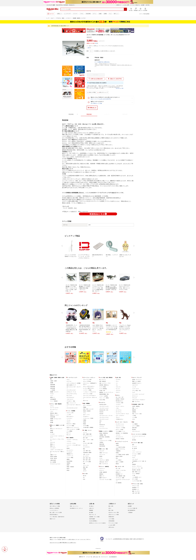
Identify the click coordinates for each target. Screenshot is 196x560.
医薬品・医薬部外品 (103, 433)
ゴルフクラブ (135, 385)
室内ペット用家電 (119, 461)
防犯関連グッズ (135, 487)
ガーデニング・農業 (120, 477)
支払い (110, 508)
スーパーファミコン (103, 428)
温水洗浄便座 (69, 461)
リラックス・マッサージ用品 (105, 479)
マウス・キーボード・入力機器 (73, 429)
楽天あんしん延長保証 (54, 508)
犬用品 (117, 445)
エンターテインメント (87, 435)
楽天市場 (147, 5)
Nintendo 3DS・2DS (103, 410)
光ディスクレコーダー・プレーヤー (73, 387)
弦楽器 (84, 422)
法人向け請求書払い (93, 520)
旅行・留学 (85, 437)
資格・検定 (85, 467)
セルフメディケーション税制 (56, 542)
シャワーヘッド (70, 455)
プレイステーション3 (103, 417)
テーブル (134, 455)
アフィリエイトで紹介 (113, 523)
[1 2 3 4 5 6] (91, 51)
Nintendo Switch (102, 404)
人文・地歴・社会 (86, 450)
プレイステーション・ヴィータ (105, 415)
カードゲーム (118, 410)
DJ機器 (84, 420)
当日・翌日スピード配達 (55, 506)
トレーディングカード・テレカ (122, 413)
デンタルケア (69, 452)
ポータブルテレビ (70, 397)
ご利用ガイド (118, 5)
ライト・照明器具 (54, 401)
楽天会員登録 (146, 13)
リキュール (118, 386)
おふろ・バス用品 (119, 429)
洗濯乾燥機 (52, 384)
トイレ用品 (134, 417)
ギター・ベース (86, 414)
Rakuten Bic (52, 9)
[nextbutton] (133, 246)
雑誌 (84, 448)
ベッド (133, 450)
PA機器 (84, 407)
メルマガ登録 (111, 518)
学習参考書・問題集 (87, 452)
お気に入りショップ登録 (114, 514)
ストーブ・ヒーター (54, 407)
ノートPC (69, 414)
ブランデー (118, 390)
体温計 (68, 470)
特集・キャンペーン (74, 506)
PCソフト (69, 434)
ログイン (141, 13)
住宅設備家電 (53, 399)
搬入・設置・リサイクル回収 (56, 512)
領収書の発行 (111, 516)
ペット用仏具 (118, 460)
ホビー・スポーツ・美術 (88, 439)
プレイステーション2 (103, 419)
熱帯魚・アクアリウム (120, 449)
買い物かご (91, 506)
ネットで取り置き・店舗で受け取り (57, 516)
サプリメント (102, 468)
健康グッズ (101, 475)
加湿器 (51, 420)
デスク (133, 457)
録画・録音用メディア (71, 385)
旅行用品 (134, 439)
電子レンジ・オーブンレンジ (56, 428)
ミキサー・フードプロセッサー (56, 449)
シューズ (134, 386)
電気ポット (52, 444)
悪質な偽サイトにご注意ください (69, 542)
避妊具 (100, 438)
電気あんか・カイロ (54, 415)
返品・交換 (111, 510)
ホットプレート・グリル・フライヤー (57, 440)
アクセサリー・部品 (71, 401)
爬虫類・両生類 (119, 456)
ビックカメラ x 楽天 (51, 5)
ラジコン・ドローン (120, 406)
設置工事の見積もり (54, 514)
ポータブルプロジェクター (72, 408)
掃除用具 (134, 410)
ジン (117, 383)
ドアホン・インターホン (121, 470)
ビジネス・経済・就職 (87, 443)
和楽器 (84, 423)
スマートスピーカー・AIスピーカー (73, 405)
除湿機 (51, 422)
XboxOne (101, 411)
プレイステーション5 (103, 406)
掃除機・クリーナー (54, 391)
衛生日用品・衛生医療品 (104, 436)
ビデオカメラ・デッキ (71, 391)
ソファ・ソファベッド (136, 452)
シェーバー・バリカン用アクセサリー (73, 446)
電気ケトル (52, 446)
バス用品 (134, 415)
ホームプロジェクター (71, 390)
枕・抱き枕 (134, 448)
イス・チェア (135, 459)
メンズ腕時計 (135, 424)
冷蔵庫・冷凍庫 (53, 380)
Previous (60, 30)
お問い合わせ (111, 527)
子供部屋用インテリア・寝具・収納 (139, 462)
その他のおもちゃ (119, 419)
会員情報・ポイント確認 (94, 516)
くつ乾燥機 (52, 390)
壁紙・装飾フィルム (136, 471)
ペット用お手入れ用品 (120, 447)
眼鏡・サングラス (136, 401)
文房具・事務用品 (136, 406)
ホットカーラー (70, 450)
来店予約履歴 (92, 518)
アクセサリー (86, 416)
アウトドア (134, 397)
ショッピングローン (54, 510)
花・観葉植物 (118, 482)
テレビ (110, 13)
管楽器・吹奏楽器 (86, 410)
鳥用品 (117, 452)
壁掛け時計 (134, 427)
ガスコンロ (52, 442)
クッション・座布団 (136, 453)
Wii (100, 422)
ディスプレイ (69, 418)
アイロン (52, 393)
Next (135, 30)
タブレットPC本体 (87, 381)
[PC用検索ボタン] (125, 9)
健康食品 (101, 474)
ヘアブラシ (69, 441)
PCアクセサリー (70, 416)
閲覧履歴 (91, 510)
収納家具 (134, 464)
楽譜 (84, 441)
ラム (117, 385)
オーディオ (69, 381)
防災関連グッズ (119, 474)
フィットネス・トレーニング (138, 394)
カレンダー (85, 445)
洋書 (84, 463)
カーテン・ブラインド (136, 466)
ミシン (51, 395)
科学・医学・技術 (86, 459)
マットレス (134, 446)
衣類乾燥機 (52, 386)
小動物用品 (118, 450)
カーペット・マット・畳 (137, 468)
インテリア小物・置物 (136, 480)
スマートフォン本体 (87, 379)
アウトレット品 (135, 485)
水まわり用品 (102, 399)
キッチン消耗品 (102, 386)
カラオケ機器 (86, 425)
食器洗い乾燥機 (53, 456)
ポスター (85, 470)
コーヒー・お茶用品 (103, 396)
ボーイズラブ (86, 456)
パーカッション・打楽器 (88, 418)
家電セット (59, 13)
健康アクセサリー (103, 477)
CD (83, 477)
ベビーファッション (120, 425)
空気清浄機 (88, 13)
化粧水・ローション (103, 452)
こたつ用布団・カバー (136, 477)
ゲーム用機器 (69, 431)
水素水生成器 (53, 460)
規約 (122, 88)
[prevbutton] (62, 246)
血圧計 (68, 468)
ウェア (133, 392)
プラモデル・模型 (60, 18)
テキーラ (118, 392)
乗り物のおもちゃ (119, 400)
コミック (85, 432)
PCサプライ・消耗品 (71, 423)
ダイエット (101, 470)
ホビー (52, 18)
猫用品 (117, 443)
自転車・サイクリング (136, 379)
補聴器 (68, 459)
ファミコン (101, 426)
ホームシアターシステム (72, 393)
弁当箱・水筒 (102, 390)
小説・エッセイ (86, 454)
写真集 (84, 469)
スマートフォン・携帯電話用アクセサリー (90, 384)
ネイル (100, 458)
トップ (47, 18)
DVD (84, 479)
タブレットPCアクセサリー (88, 386)
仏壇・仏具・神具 (136, 493)
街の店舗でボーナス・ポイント (76, 508)
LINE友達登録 (111, 520)
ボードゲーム (118, 411)
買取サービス (52, 518)
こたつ (51, 411)
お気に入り (91, 508)
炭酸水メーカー (53, 454)
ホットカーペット (54, 409)
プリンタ (68, 420)
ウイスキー (118, 379)
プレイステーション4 (103, 408)
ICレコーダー (69, 395)
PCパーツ (69, 433)
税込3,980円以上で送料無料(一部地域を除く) (65, 5)
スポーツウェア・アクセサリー (138, 399)
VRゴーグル (85, 400)
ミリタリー (68, 18)
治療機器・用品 (102, 435)
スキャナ (68, 422)
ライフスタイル (86, 447)
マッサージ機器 (70, 457)
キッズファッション (120, 424)
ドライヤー (75, 13)
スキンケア (101, 450)
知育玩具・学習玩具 (120, 399)
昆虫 (117, 458)
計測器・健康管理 (103, 472)
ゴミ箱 (133, 475)
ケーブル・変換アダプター (88, 388)
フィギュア (118, 404)
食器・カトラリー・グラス (104, 383)
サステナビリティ (104, 556)
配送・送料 (111, 506)
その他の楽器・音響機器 (88, 427)
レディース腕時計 (136, 425)
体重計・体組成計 (70, 466)
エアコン (94, 13)
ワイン (117, 381)
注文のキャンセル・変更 (114, 512)
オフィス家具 (135, 479)
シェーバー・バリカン (71, 443)
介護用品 (101, 442)
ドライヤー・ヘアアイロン (72, 439)
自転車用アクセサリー (136, 383)
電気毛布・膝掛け (54, 413)
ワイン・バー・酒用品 (104, 397)
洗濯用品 (134, 411)
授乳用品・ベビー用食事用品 (122, 433)
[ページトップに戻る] (194, 372)
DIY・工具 (118, 468)
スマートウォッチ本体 (87, 393)
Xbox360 (101, 413)
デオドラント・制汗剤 (104, 460)
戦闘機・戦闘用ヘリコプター (79, 18)
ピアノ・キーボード (87, 405)
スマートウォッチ (136, 431)
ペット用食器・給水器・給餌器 (122, 454)
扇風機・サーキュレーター (55, 418)
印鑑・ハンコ (135, 408)
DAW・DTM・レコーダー (88, 409)
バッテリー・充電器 (87, 390)
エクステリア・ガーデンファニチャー (123, 480)
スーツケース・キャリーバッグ (138, 436)
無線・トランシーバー (71, 402)
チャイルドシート (119, 436)
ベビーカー (118, 435)
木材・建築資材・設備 (120, 475)
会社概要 (142, 5)
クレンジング (102, 454)
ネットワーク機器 (70, 425)
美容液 (100, 456)
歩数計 (68, 464)
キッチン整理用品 (103, 388)
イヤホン (82, 13)
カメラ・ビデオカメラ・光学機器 (73, 383)
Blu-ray (84, 475)
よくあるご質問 (126, 5)
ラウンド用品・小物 (136, 390)
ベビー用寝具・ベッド (120, 431)
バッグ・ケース (135, 388)
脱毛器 (68, 448)
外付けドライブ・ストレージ (73, 427)
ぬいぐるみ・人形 (119, 397)
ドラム (84, 412)
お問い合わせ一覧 (96, 556)
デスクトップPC (70, 412)
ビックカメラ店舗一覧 (134, 5)
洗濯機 (105, 13)
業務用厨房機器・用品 (104, 394)
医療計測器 (101, 444)
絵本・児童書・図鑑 (87, 434)
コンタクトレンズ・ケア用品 (105, 440)
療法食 (117, 463)
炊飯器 (51, 430)
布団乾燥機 (52, 388)
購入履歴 (91, 512)
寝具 (133, 444)
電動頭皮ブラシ (70, 453)
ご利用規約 (130, 512)
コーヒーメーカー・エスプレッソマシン (57, 436)
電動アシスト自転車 (136, 381)
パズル (117, 408)
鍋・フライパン (102, 379)
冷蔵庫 (100, 13)
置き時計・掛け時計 (136, 469)
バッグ (133, 438)
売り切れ (95, 74)
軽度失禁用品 (102, 446)
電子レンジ (116, 13)
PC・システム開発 (87, 461)
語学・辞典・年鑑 (86, 458)
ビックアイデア (67, 13)
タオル (133, 419)
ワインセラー (53, 447)
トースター (52, 434)
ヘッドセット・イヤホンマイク (89, 391)
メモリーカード (70, 399)
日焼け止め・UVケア (103, 461)
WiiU (100, 421)
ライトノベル (86, 465)
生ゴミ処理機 (53, 462)
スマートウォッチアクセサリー (89, 395)
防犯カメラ (118, 472)
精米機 (51, 432)
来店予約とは (118, 88)
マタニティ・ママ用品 (120, 427)
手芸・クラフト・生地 (136, 413)
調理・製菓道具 (102, 381)
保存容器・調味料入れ (104, 385)
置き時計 (134, 429)
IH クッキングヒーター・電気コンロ (57, 452)
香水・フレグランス (103, 463)
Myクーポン (91, 514)
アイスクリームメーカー (55, 463)
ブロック (118, 417)
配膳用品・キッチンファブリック (106, 392)
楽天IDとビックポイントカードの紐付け (97, 523)
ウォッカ (118, 388)
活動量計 (68, 463)
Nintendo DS (102, 424)
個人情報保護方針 (131, 510)
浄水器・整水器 (53, 458)
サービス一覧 (89, 556)
